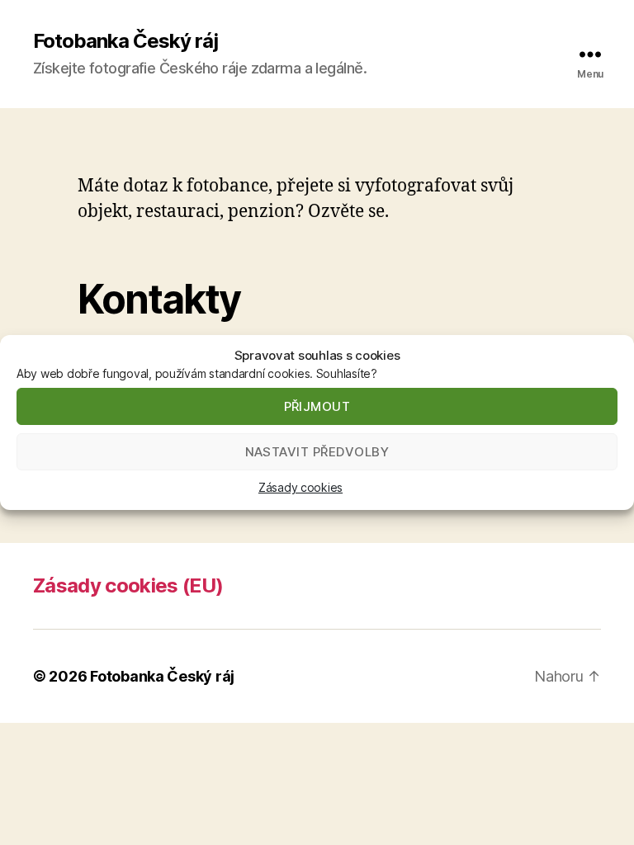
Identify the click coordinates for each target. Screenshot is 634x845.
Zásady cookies (300, 487)
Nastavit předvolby (317, 452)
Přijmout (317, 406)
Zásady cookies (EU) (128, 585)
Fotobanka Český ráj (125, 41)
